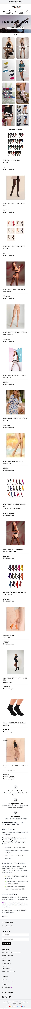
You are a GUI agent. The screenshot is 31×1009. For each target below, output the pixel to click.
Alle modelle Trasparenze (15, 27)
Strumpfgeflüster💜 (7, 987)
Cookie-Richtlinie (6, 963)
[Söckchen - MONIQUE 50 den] (15, 620)
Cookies (4, 984)
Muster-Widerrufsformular (8, 971)
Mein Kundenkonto (7, 968)
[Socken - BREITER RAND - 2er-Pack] (15, 708)
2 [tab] (16, 34)
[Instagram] (6, 997)
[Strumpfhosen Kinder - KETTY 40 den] (15, 360)
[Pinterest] (10, 997)
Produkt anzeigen (8, 169)
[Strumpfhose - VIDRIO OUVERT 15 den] (15, 317)
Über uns (4, 979)
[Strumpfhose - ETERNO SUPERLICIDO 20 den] (15, 663)
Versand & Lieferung (7, 955)
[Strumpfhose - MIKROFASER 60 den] (15, 232)
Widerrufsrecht (6, 960)
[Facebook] (3, 997)
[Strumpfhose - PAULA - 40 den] (15, 146)
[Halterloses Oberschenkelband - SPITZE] (15, 403)
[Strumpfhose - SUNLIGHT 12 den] (15, 446)
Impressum (5, 966)
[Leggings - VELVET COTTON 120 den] (15, 577)
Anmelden (6, 943)
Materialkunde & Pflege (8, 982)
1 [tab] (14, 34)
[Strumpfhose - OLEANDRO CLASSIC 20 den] (15, 751)
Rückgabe (4, 958)
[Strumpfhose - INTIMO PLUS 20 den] (15, 274)
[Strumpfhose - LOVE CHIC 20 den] (15, 534)
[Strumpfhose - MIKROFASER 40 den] (15, 189)
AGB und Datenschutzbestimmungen (11, 952)
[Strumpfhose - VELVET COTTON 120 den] (15, 489)
